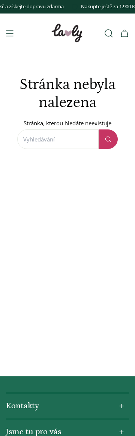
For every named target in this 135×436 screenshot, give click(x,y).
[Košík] (124, 33)
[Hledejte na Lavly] (108, 139)
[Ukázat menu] (9, 33)
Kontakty (22, 405)
